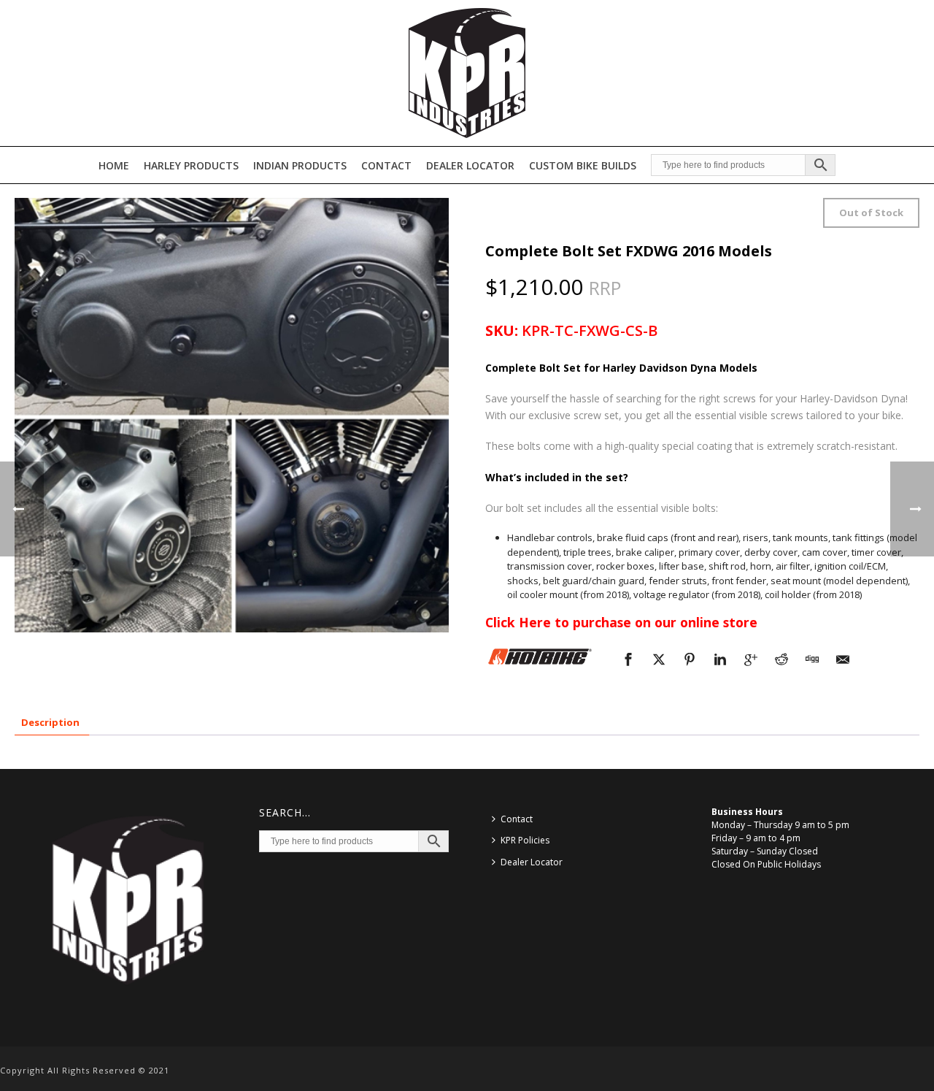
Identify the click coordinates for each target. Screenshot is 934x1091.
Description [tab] (50, 722)
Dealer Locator (470, 165)
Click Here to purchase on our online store (621, 622)
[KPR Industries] (467, 73)
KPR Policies (525, 840)
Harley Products (191, 165)
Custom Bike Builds (582, 165)
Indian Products (300, 165)
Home (114, 165)
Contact (386, 165)
